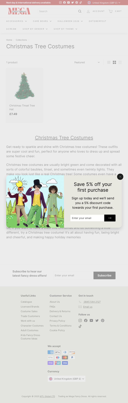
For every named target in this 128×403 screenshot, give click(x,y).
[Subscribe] (110, 218)
